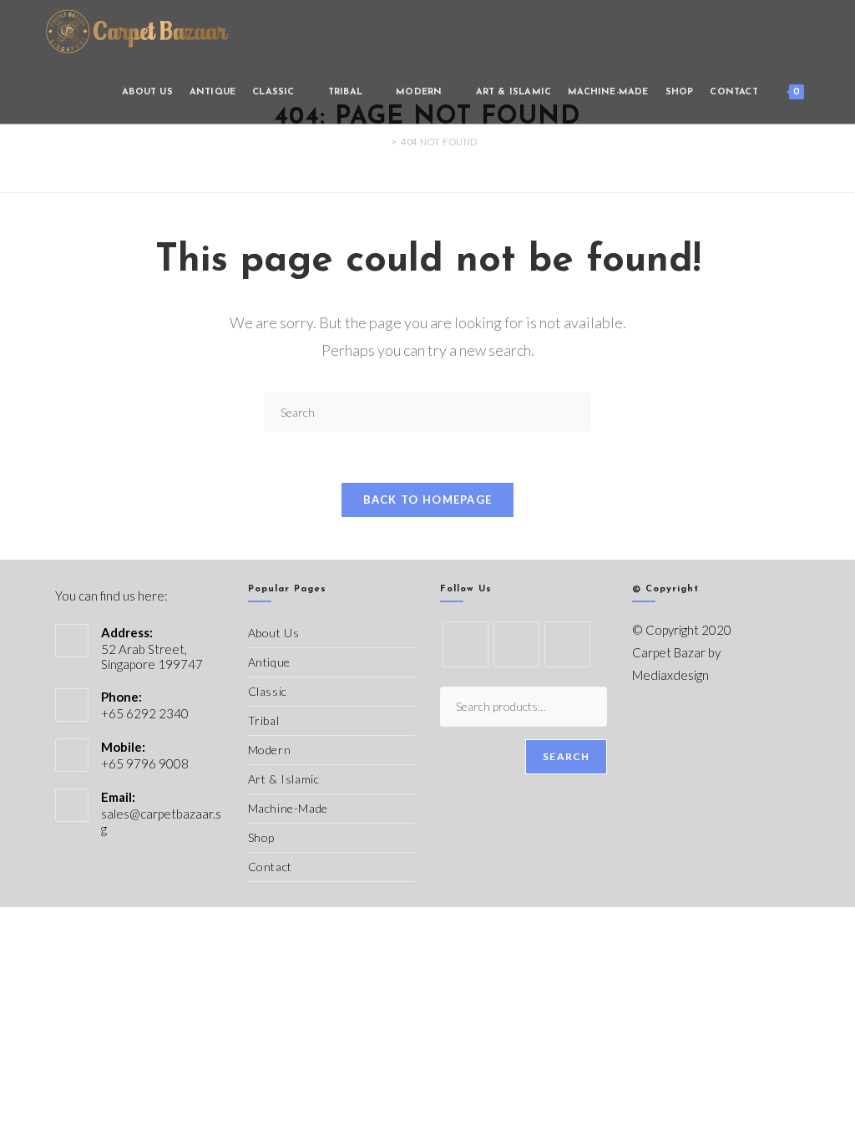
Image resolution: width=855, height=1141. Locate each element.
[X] (465, 644)
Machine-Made (288, 808)
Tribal (264, 720)
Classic (267, 691)
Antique (269, 662)
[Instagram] (567, 644)
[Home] (381, 141)
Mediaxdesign (670, 674)
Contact (270, 867)
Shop (261, 837)
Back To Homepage (428, 499)
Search (566, 756)
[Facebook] (516, 644)
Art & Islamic (284, 779)
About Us (274, 633)
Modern (269, 750)
